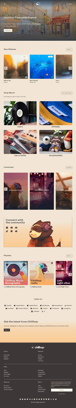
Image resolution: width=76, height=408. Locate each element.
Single (24, 56)
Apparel (6, 372)
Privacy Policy (7, 387)
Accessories (41, 372)
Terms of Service (8, 389)
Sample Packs (41, 374)
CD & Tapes (7, 374)
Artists (40, 355)
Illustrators (41, 357)
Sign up (7, 330)
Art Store (6, 376)
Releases (6, 359)
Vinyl (5, 370)
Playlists (6, 357)
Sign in (70, 4)
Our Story (40, 361)
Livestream (7, 355)
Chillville (40, 359)
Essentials (40, 370)
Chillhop (40, 376)
